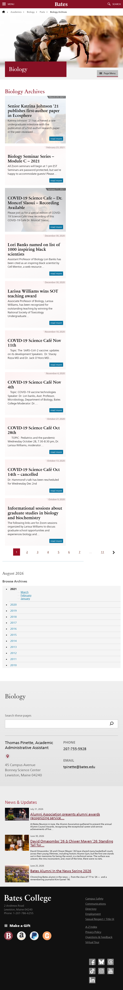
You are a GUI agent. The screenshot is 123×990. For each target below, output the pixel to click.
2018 (13, 616)
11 (102, 552)
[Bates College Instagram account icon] (101, 971)
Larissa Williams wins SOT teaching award (33, 293)
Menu (11, 4)
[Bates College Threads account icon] (110, 962)
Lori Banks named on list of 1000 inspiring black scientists (34, 249)
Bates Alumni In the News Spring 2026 (60, 871)
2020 (13, 604)
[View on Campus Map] (7, 756)
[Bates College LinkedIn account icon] (92, 980)
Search (116, 4)
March (25, 592)
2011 (13, 659)
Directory (90, 908)
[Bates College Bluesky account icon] (101, 962)
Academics (16, 12)
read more (56, 138)
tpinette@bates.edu (79, 767)
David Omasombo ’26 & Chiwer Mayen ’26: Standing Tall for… (71, 843)
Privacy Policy (93, 932)
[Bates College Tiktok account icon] (92, 971)
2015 (13, 634)
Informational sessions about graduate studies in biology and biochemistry (35, 512)
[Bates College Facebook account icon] (92, 962)
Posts (42, 12)
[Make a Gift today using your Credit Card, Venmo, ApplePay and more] (8, 935)
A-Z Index (91, 927)
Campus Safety (94, 898)
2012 (13, 653)
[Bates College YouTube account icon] (110, 971)
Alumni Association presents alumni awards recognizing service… (65, 816)
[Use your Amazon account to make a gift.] (21, 935)
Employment (93, 914)
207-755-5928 (74, 749)
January (25, 598)
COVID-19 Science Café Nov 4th (34, 384)
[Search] (112, 723)
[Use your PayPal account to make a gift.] (34, 935)
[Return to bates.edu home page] (5, 12)
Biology (31, 12)
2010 (13, 665)
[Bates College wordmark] (61, 4)
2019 (13, 610)
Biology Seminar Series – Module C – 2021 (31, 159)
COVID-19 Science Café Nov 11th (34, 343)
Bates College (27, 898)
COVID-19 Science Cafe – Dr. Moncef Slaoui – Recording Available (35, 202)
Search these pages (18, 715)
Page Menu (109, 73)
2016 (13, 628)
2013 (13, 647)
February (26, 595)
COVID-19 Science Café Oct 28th (34, 430)
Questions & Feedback (98, 937)
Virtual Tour (92, 942)
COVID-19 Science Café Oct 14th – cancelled (34, 472)
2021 (13, 589)
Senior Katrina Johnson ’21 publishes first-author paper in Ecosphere (34, 110)
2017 (13, 622)
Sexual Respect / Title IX (99, 919)
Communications (95, 903)
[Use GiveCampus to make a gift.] (47, 935)
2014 (13, 640)
